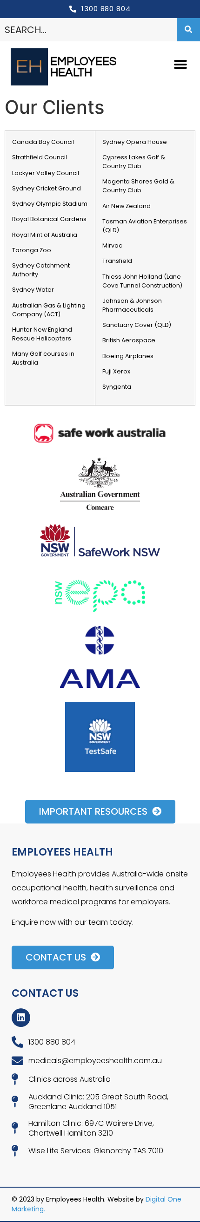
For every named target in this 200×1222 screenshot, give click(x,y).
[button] (180, 64)
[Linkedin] (21, 1017)
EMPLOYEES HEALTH (83, 66)
